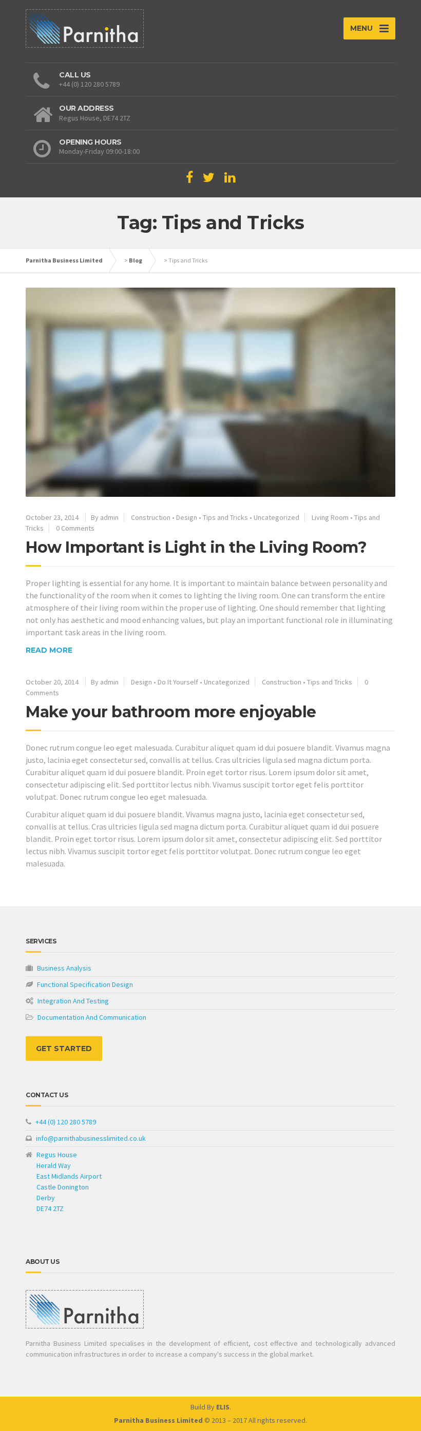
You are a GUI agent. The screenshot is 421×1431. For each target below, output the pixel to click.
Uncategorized (276, 517)
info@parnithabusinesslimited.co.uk (90, 1138)
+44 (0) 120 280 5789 (65, 1121)
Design (186, 517)
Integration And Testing (72, 1000)
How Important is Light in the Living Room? (196, 547)
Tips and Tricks (225, 517)
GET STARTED (64, 1048)
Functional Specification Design (84, 984)
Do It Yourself (178, 682)
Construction (150, 517)
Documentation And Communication (91, 1017)
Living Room (330, 517)
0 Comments (75, 528)
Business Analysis (63, 968)
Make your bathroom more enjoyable (171, 711)
